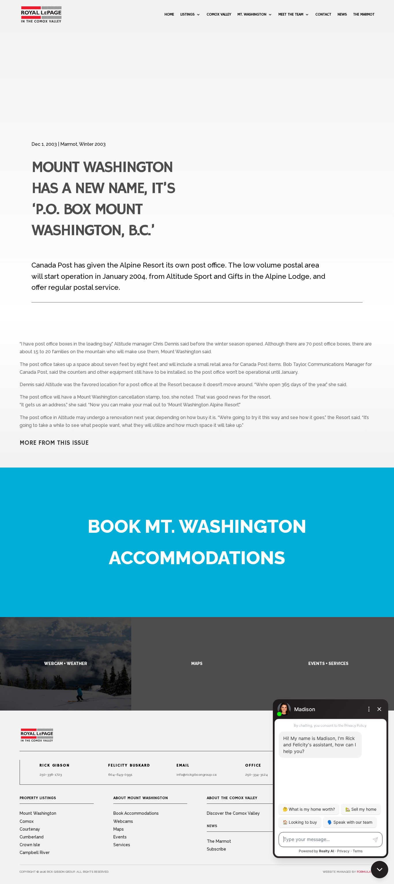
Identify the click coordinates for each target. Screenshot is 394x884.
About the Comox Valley (232, 798)
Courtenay (30, 829)
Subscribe (216, 849)
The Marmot (363, 14)
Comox (26, 821)
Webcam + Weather (65, 663)
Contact (323, 14)
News (342, 14)
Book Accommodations (136, 813)
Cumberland (32, 837)
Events (120, 837)
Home (169, 14)
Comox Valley (219, 14)
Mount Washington (38, 813)
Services (121, 844)
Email (183, 765)
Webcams (123, 821)
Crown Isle (30, 844)
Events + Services (328, 663)
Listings (187, 14)
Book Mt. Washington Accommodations (197, 542)
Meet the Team (290, 14)
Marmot (68, 144)
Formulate (365, 871)
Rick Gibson (55, 765)
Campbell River (35, 852)
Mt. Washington (251, 14)
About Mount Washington (140, 798)
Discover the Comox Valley (233, 813)
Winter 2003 (92, 144)
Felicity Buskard (129, 765)
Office (253, 765)
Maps (196, 663)
